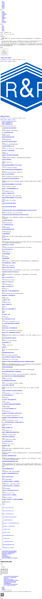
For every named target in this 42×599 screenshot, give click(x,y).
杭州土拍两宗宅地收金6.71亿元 (6, 342)
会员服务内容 (4, 21)
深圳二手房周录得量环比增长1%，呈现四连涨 (8, 262)
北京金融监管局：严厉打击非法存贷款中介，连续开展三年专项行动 (12, 413)
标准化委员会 (4, 22)
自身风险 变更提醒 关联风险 (8, 61)
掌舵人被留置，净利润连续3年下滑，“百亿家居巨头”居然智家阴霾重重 (12, 499)
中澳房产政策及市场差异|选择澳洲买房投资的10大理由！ (10, 461)
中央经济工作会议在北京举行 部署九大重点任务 (9, 203)
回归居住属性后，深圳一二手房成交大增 (8, 244)
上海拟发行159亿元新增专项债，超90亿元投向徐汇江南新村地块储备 (12, 390)
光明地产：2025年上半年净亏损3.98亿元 (8, 277)
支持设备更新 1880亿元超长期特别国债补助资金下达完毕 (10, 473)
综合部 (3, 25)
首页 (2, 1)
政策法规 (3, 6)
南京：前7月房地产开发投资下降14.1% (7, 249)
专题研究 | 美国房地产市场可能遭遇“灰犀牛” (8, 436)
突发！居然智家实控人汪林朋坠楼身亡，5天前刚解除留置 (10, 481)
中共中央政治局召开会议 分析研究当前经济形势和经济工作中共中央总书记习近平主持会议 (15, 214)
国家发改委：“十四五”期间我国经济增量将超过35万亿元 (10, 188)
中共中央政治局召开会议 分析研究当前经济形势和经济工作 (10, 178)
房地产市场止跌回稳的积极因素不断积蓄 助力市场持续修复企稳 (11, 371)
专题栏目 (3, 7)
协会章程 (3, 15)
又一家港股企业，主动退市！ (6, 532)
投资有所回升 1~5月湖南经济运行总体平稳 (8, 193)
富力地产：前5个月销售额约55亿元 (7, 122)
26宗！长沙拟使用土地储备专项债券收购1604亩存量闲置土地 (11, 323)
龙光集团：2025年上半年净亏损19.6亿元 (8, 510)
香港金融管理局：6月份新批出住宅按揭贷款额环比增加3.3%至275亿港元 (12, 417)
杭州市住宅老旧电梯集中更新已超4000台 (8, 468)
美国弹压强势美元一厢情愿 (6, 445)
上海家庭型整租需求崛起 (5, 258)
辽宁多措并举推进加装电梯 (6, 253)
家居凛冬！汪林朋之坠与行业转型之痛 (7, 476)
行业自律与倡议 (4, 14)
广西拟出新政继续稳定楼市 (6, 233)
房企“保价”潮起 (6, 578)
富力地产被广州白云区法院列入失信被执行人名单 (9, 121)
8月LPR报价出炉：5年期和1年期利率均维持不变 (9, 399)
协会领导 (3, 12)
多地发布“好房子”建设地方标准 (6, 159)
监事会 (3, 20)
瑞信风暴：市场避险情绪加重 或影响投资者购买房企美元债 (10, 432)
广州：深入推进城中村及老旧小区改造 (7, 132)
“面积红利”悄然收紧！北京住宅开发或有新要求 (11, 584)
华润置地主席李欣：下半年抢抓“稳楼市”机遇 (8, 295)
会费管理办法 (4, 17)
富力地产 (1, 47)
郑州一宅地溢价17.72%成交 (6, 314)
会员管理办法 (4, 13)
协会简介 (3, 11)
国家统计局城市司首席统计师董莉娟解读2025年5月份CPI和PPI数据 (12, 197)
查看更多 (3, 163)
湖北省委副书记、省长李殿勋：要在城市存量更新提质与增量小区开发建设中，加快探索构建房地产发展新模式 (18, 361)
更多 (4, 504)
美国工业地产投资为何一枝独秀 (6, 450)
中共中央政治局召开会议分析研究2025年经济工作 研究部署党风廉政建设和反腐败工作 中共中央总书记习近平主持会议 (19, 210)
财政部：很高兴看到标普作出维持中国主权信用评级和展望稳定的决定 (12, 169)
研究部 (3, 27)
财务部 (3, 29)
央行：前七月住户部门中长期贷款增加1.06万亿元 (9, 408)
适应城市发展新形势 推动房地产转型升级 (8, 352)
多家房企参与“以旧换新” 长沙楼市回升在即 (8, 267)
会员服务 (3, 2)
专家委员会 (3, 18)
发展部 (3, 28)
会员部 (3, 26)
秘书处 (3, 19)
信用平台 (3, 3)
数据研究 (3, 5)
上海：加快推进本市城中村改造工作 (7, 220)
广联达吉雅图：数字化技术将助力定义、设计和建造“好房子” (11, 485)
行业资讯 (3, 4)
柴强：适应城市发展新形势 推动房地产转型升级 (9, 380)
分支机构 (3, 30)
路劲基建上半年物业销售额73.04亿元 (7, 427)
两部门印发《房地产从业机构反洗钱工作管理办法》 (9, 141)
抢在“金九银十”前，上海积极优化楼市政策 (8, 150)
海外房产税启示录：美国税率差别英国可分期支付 (9, 455)
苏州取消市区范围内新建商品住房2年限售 (8, 229)
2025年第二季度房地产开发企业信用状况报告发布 (11, 576)
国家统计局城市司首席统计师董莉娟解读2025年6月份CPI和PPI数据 (12, 184)
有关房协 (3, 8)
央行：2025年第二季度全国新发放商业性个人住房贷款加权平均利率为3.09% (13, 422)
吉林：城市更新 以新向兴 (6, 239)
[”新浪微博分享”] (0, 35)
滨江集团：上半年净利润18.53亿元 (7, 304)
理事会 (3, 16)
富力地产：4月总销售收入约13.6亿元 (7, 123)
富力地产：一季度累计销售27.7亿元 (7, 124)
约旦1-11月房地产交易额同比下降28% (7, 441)
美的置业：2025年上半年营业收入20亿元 (8, 286)
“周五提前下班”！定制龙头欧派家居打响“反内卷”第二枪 (10, 490)
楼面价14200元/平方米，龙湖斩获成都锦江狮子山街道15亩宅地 (11, 332)
